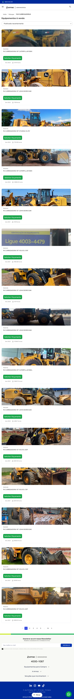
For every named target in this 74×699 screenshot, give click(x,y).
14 (48, 628)
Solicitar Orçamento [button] (12, 58)
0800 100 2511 (9, 2)
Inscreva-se (66, 645)
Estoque (11, 14)
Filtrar (38, 695)
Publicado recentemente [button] (14, 24)
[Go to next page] (51, 628)
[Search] (70, 6)
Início (5, 14)
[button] (37, 667)
